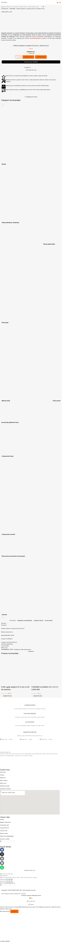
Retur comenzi (3, 780)
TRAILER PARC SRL (5, 752)
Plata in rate (3, 783)
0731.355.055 (9, 879)
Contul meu (3, 772)
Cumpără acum (41, 57)
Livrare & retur (3, 830)
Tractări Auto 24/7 (4, 825)
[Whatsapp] (2, 868)
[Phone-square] (2, 859)
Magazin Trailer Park (5, 822)
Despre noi (3, 777)
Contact (2, 819)
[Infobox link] (30, 704)
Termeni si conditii (4, 839)
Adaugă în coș (28, 57)
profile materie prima (25, 649)
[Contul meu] (60, 2)
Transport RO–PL (4, 828)
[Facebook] (2, 850)
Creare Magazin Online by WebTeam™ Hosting (13, 893)
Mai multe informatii (5, 911)
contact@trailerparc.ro (9, 883)
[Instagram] (2, 854)
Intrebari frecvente (4, 786)
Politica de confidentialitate (7, 836)
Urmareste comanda (5, 788)
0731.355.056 (9, 881)
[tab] (13, 620)
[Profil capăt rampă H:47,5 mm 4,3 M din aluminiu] (16, 671)
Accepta (14, 911)
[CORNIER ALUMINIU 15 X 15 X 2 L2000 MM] (46, 671)
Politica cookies (4, 833)
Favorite (2, 775)
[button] (7, 696)
